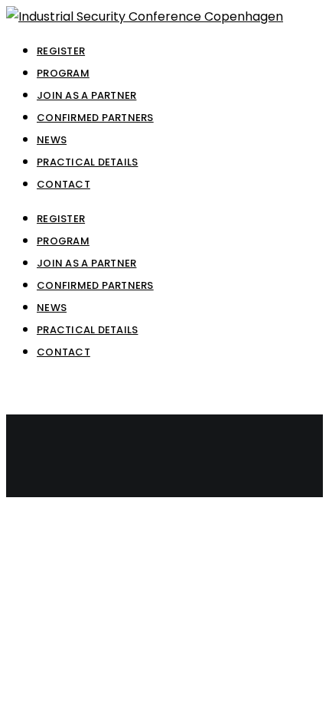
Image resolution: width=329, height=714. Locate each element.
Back (21, 486)
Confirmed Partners (95, 285)
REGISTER (61, 218)
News (52, 307)
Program (63, 241)
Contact (63, 352)
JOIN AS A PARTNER (86, 263)
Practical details (87, 330)
